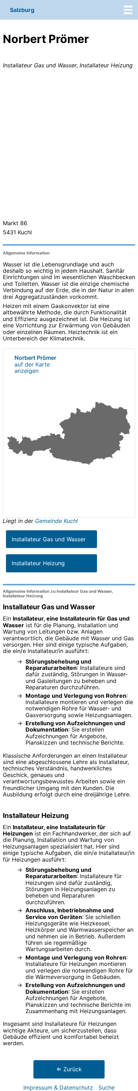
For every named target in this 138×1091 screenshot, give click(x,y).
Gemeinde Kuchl (56, 520)
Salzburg (22, 9)
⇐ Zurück (69, 1069)
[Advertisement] (69, 145)
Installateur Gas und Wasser (49, 539)
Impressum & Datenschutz (58, 1087)
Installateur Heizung (38, 563)
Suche (106, 1087)
